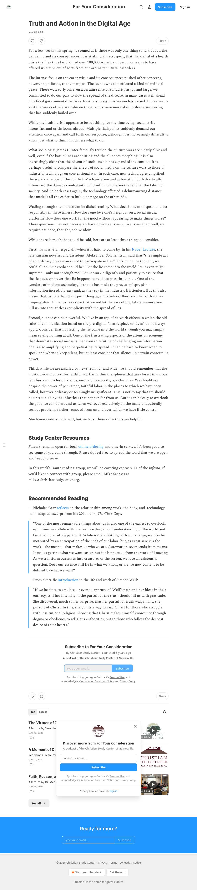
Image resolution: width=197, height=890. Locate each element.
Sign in (185, 7)
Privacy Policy (127, 780)
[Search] (141, 7)
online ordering (91, 446)
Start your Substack (88, 872)
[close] (135, 726)
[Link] (23, 438)
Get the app (117, 872)
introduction (68, 580)
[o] (153, 730)
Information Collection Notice (97, 780)
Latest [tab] (43, 712)
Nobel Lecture (143, 249)
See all (36, 803)
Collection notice (130, 862)
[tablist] (38, 712)
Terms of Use (117, 776)
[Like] (32, 41)
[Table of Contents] (4, 445)
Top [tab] (33, 712)
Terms (113, 862)
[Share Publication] (150, 7)
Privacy (102, 862)
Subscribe (165, 7)
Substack (79, 882)
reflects (63, 508)
